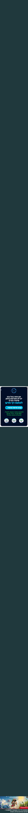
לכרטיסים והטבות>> (24, 808)
